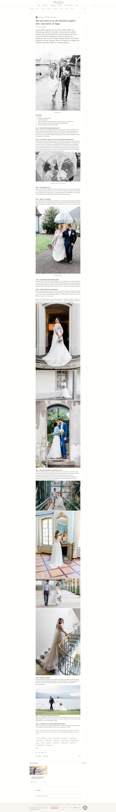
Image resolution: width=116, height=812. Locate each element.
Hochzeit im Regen (74, 740)
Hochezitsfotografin (40, 745)
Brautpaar (43, 8)
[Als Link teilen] (45, 752)
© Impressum (62, 809)
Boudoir (49, 8)
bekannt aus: (78, 808)
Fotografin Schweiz (48, 740)
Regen (37, 742)
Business (67, 8)
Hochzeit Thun (57, 740)
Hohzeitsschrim (56, 742)
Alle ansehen (83, 762)
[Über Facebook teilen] (36, 752)
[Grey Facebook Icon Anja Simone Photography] (68, 807)
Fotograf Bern (72, 742)
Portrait (61, 8)
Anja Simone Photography (41, 738)
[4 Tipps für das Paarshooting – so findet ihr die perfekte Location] (38, 770)
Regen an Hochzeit (65, 740)
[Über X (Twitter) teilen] (39, 752)
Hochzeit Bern (64, 738)
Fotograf (42, 742)
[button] (68, 5)
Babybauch (55, 8)
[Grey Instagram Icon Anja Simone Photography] (70, 807)
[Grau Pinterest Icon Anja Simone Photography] (73, 807)
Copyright (34, 807)
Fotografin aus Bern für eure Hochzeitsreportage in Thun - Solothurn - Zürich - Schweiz (58, 804)
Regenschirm (48, 742)
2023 (31, 807)
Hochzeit (50, 738)
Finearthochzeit (49, 745)
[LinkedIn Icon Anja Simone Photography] (75, 807)
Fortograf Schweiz (64, 742)
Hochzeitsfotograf (72, 738)
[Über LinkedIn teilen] (42, 752)
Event (72, 8)
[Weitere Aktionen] (79, 17)
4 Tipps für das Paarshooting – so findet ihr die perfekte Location (38, 777)
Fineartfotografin (39, 740)
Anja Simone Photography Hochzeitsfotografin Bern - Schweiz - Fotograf (39, 807)
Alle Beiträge (32, 8)
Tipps (38, 8)
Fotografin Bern (57, 738)
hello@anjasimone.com (34, 809)
